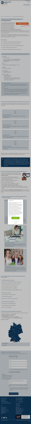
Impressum (10, 215)
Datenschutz (14, 215)
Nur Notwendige (15, 220)
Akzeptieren (15, 217)
